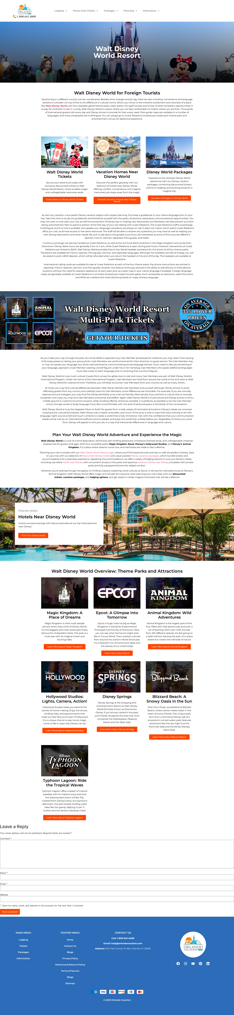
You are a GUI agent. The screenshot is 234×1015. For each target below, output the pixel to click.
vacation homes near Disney (153, 462)
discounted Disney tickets (96, 456)
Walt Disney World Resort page (97, 452)
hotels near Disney (72, 462)
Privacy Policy (70, 958)
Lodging (59, 10)
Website (4, 895)
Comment (6, 838)
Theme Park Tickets (84, 10)
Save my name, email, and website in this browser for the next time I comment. (43, 905)
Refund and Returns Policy (70, 964)
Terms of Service (70, 971)
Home (70, 939)
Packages (109, 10)
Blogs (70, 952)
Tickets (23, 946)
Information (149, 10)
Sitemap (70, 983)
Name (4, 873)
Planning (129, 10)
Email (3, 884)
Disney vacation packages (145, 456)
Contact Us (70, 946)
